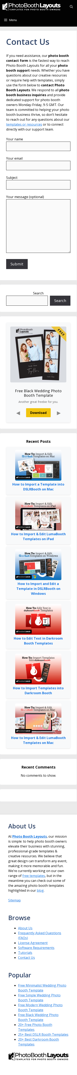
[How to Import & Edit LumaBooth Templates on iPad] (38, 516)
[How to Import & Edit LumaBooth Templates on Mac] (38, 719)
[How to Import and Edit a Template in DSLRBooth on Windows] (38, 565)
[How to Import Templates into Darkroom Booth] (38, 670)
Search (38, 293)
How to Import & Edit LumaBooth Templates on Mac (38, 740)
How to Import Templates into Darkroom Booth (38, 690)
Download (38, 412)
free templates (33, 875)
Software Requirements (36, 947)
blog (40, 890)
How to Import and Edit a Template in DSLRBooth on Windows (38, 588)
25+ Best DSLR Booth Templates (43, 1034)
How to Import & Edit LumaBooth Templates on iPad (38, 536)
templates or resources (24, 124)
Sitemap (14, 900)
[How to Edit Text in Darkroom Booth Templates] (38, 620)
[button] (71, 6)
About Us (25, 928)
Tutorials (25, 952)
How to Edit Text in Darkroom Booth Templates (38, 641)
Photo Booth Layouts (29, 836)
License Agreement (33, 943)
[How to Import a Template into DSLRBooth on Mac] (38, 466)
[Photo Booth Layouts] (31, 6)
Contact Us (26, 957)
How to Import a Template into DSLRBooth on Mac (38, 486)
